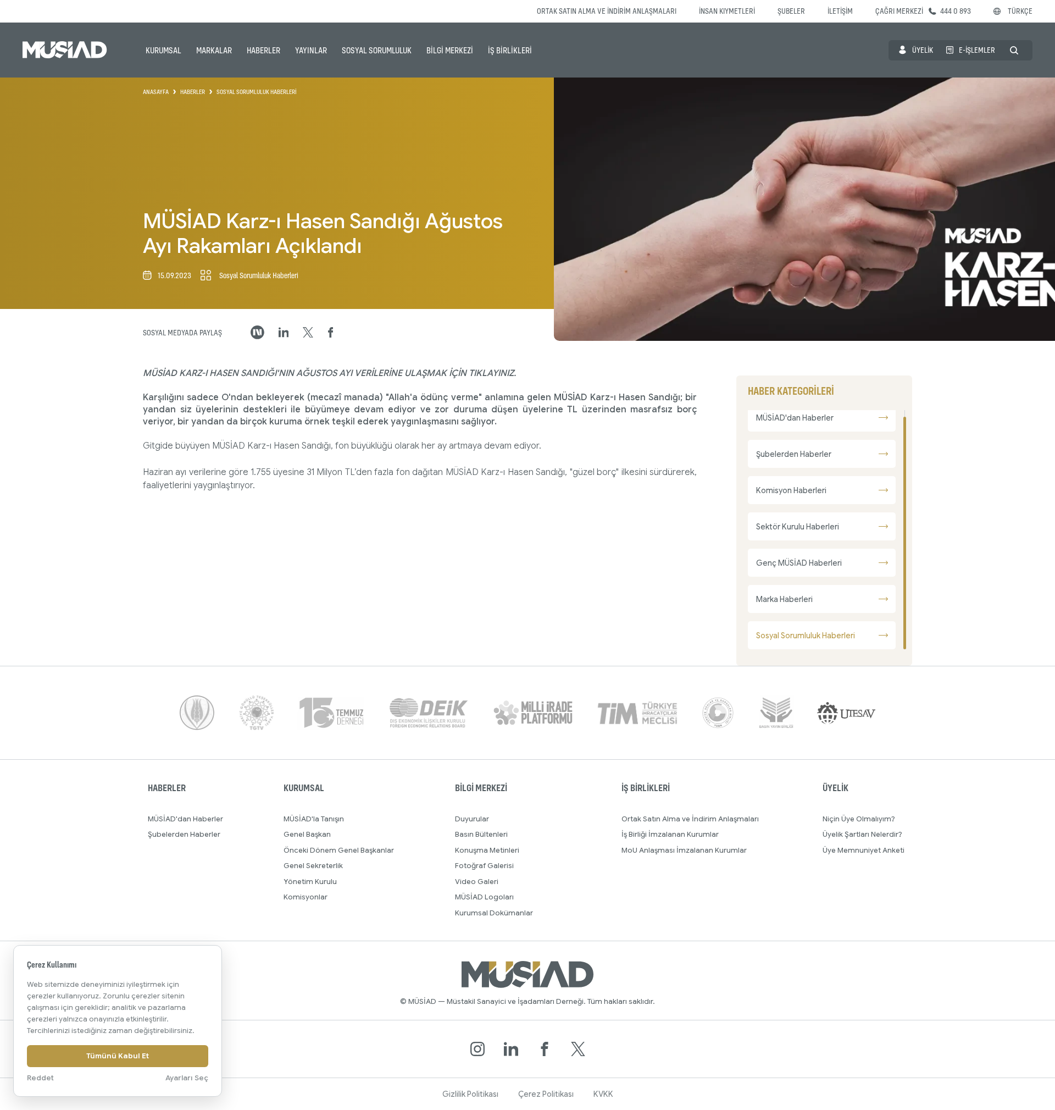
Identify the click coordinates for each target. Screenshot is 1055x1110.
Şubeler (791, 10)
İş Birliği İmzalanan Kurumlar (670, 834)
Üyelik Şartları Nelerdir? (862, 834)
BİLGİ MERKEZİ (449, 50)
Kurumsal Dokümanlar (494, 913)
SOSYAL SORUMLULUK (377, 50)
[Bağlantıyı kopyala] (257, 332)
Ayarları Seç (186, 1078)
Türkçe (1020, 10)
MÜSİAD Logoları (484, 897)
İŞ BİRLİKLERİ (510, 50)
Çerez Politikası (546, 1094)
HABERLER (263, 50)
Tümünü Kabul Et (117, 1056)
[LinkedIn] (511, 1049)
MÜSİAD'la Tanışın (314, 819)
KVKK (603, 1094)
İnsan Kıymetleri (727, 10)
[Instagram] (477, 1049)
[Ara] (1014, 50)
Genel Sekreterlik (313, 865)
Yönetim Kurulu (310, 881)
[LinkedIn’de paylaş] (284, 332)
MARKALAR (214, 50)
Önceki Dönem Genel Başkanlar (339, 850)
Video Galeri (476, 881)
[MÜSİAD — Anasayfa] (65, 50)
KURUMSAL (163, 50)
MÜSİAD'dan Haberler (185, 819)
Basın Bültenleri (481, 834)
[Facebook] (544, 1049)
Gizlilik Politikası (470, 1094)
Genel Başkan (307, 834)
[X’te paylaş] (308, 332)
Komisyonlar (305, 897)
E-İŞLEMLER (977, 50)
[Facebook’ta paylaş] (331, 332)
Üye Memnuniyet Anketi (863, 850)
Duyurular (472, 819)
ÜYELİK (922, 50)
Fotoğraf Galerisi (484, 865)
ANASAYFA (156, 92)
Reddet (40, 1078)
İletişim (840, 10)
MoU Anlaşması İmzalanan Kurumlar (684, 850)
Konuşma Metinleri (487, 850)
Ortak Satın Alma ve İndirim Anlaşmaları (606, 10)
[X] (578, 1049)
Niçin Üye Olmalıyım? (859, 819)
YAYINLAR (311, 50)
